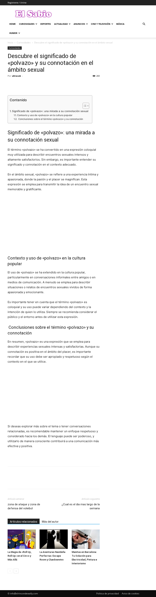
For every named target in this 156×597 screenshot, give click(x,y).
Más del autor (50, 521)
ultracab (16, 75)
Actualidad (61, 23)
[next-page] (16, 571)
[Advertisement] (54, 223)
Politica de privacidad (107, 593)
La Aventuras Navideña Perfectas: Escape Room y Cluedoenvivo (52, 556)
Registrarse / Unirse (17, 2)
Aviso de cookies (130, 593)
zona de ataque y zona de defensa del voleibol (24, 506)
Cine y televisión (100, 23)
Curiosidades (26, 23)
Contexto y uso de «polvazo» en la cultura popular (44, 115)
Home (12, 23)
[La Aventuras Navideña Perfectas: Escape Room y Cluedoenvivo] (54, 539)
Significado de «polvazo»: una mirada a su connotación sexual (50, 111)
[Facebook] (11, 84)
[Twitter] (20, 84)
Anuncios (79, 23)
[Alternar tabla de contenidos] (84, 106)
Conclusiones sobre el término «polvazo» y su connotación (50, 119)
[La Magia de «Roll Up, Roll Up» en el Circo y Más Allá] (22, 539)
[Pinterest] (29, 84)
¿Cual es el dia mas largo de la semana (81, 506)
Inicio (10, 42)
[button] (143, 24)
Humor (13, 33)
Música (120, 23)
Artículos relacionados (23, 521)
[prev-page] (10, 571)
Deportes (45, 23)
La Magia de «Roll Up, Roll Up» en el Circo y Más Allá (19, 556)
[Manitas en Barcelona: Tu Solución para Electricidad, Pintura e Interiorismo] (86, 539)
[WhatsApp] (37, 84)
